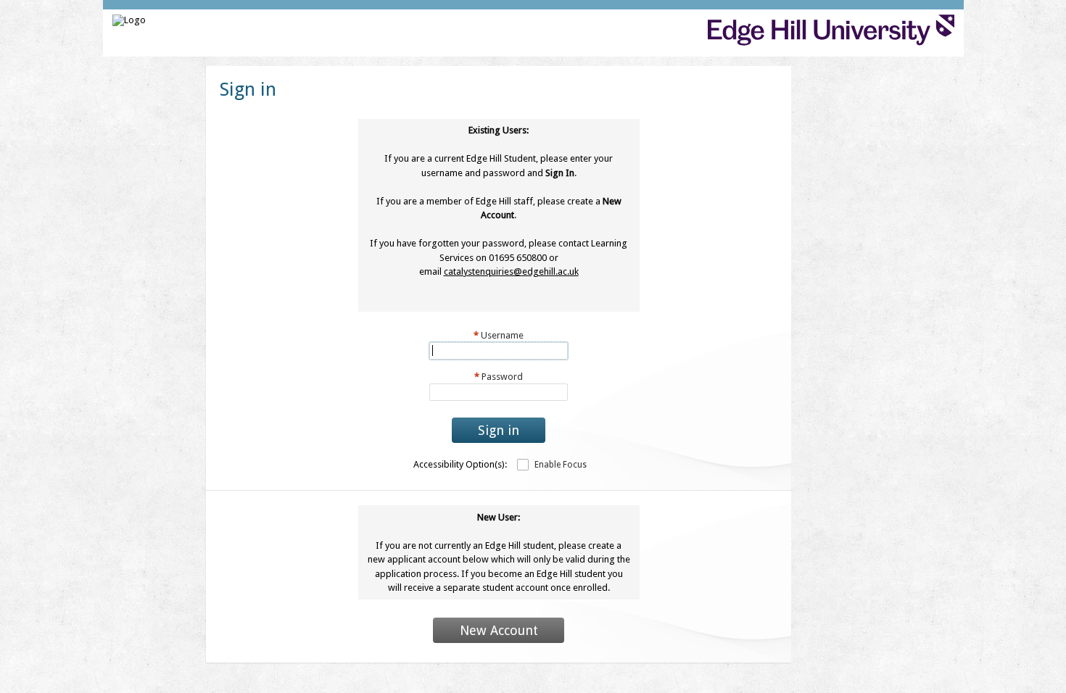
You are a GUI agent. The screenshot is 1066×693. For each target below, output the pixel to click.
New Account (499, 630)
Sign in (498, 430)
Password (498, 376)
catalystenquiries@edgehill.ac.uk (511, 271)
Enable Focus (560, 465)
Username (499, 335)
